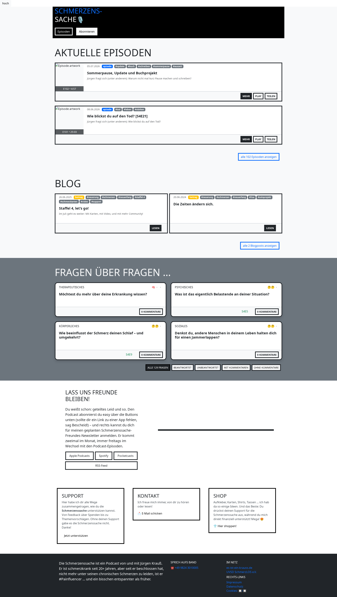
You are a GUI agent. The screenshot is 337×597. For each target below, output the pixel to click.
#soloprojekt (264, 197)
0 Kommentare (151, 311)
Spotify (103, 456)
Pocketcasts (126, 456)
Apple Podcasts (79, 456)
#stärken (139, 109)
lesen (155, 228)
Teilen (271, 96)
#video (84, 201)
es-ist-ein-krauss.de (239, 568)
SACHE (69, 19)
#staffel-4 (140, 197)
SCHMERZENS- (78, 11)
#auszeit (177, 66)
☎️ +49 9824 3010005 (184, 568)
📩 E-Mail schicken (150, 513)
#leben (127, 109)
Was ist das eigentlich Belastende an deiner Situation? (222, 294)
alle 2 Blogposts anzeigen (260, 246)
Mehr (246, 96)
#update (119, 66)
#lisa (251, 197)
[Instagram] (60, 587)
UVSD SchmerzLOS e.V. (241, 572)
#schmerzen (108, 197)
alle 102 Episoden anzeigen (259, 157)
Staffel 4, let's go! (74, 208)
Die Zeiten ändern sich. (193, 204)
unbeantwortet (208, 367)
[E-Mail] (62, 587)
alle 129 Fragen (158, 367)
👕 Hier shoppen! (224, 526)
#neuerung (93, 197)
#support (96, 201)
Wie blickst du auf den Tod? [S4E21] (117, 116)
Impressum (234, 582)
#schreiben (144, 66)
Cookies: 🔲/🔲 (236, 591)
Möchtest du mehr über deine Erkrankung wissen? (103, 294)
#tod (117, 109)
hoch (5, 3)
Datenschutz (234, 586)
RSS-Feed (101, 466)
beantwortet (182, 367)
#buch (131, 66)
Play (258, 96)
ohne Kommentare (266, 367)
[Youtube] (59, 587)
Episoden (64, 31)
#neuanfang (124, 197)
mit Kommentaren (236, 367)
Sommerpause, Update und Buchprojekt (122, 73)
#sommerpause (161, 66)
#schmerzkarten (68, 201)
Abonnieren (87, 31)
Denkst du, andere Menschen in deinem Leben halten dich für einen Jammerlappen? (225, 335)
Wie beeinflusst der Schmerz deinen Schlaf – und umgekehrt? (101, 335)
